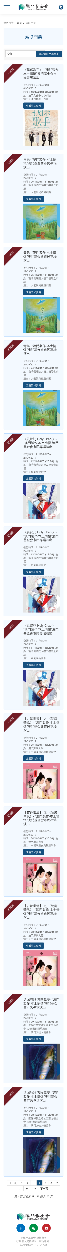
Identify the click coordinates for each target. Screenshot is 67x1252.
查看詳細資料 (33, 105)
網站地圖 (44, 1241)
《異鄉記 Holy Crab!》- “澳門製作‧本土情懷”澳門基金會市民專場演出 (41, 442)
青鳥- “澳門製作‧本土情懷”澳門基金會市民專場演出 (40, 163)
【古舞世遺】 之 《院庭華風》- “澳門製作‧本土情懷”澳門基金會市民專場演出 (41, 724)
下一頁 (44, 1188)
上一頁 (13, 1183)
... (20, 1188)
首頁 (19, 22)
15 (34, 1188)
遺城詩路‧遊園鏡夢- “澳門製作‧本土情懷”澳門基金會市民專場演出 (41, 1003)
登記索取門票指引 (49, 54)
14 (27, 1188)
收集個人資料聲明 (26, 1241)
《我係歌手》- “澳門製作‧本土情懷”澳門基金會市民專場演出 (41, 73)
